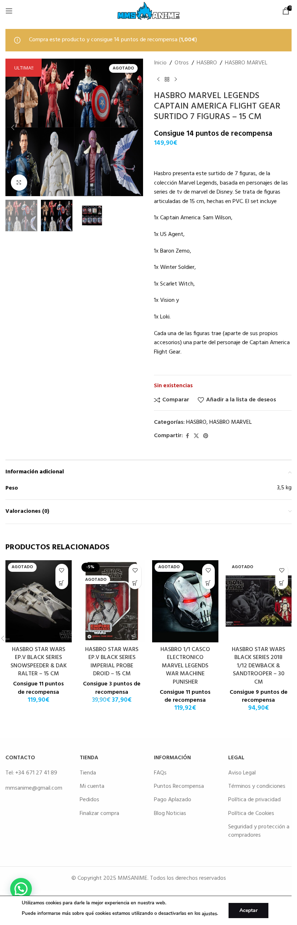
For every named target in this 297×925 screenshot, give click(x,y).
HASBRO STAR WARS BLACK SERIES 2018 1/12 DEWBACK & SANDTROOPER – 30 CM (258, 666)
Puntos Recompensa (179, 786)
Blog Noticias (170, 813)
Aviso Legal (242, 773)
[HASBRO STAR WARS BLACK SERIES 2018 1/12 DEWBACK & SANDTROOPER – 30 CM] (259, 601)
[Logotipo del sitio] (148, 11)
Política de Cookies (251, 813)
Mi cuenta (92, 786)
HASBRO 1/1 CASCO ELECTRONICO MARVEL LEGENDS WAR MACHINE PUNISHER (185, 666)
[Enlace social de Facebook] (187, 436)
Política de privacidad (254, 799)
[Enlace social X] (196, 436)
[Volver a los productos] (167, 79)
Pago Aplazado (172, 799)
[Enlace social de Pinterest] (205, 436)
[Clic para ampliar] (19, 182)
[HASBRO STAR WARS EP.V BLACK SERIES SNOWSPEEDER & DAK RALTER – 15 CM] (38, 601)
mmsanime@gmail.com (33, 788)
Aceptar (248, 910)
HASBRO (207, 63)
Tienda (88, 773)
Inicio (160, 63)
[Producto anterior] (158, 79)
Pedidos (89, 799)
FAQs (160, 773)
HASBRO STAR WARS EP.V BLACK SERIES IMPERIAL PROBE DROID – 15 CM (111, 662)
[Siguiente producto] (175, 79)
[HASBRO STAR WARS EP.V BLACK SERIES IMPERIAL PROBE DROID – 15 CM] (112, 601)
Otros (182, 63)
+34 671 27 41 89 (36, 773)
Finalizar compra (99, 813)
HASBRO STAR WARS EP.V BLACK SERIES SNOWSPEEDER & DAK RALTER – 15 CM (39, 662)
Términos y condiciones (256, 786)
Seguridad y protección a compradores (258, 831)
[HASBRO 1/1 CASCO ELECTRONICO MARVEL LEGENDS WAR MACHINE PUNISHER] (185, 601)
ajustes (209, 914)
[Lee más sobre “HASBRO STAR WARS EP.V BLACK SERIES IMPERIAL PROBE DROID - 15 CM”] (135, 582)
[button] (12, 127)
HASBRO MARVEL (246, 63)
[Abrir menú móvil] (9, 11)
